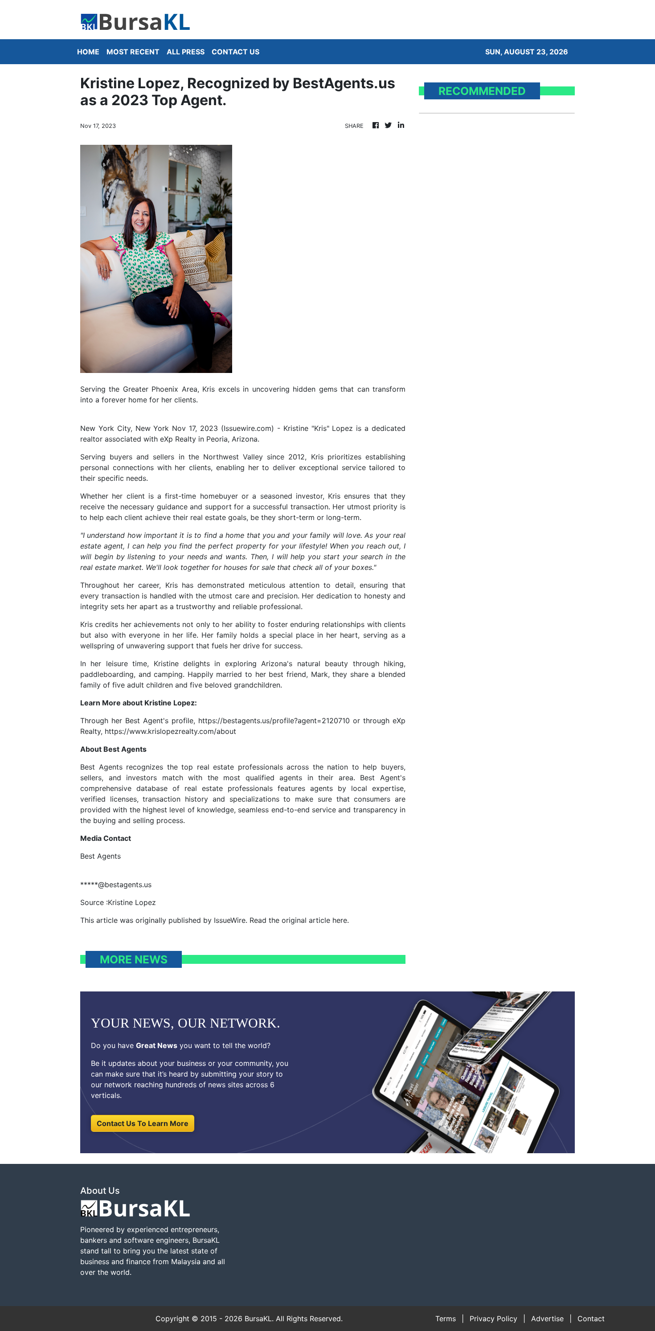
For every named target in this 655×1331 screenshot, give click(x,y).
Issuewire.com (247, 428)
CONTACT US (235, 51)
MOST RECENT (133, 51)
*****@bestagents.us (115, 884)
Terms (445, 1318)
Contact (591, 1318)
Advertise (547, 1318)
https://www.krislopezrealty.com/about (170, 731)
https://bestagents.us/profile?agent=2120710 (274, 720)
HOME (88, 51)
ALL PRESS (186, 51)
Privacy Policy (493, 1318)
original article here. (315, 920)
